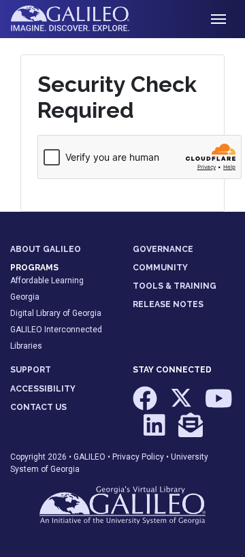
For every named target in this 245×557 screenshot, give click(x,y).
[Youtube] (219, 404)
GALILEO (89, 457)
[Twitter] (182, 404)
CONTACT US (38, 407)
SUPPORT (30, 370)
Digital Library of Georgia (55, 313)
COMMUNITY (160, 267)
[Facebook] (146, 404)
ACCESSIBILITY (43, 389)
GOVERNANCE (163, 249)
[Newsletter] (190, 431)
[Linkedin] (155, 431)
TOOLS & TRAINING (174, 286)
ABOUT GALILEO (45, 249)
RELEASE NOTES (168, 304)
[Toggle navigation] (218, 19)
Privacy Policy (138, 457)
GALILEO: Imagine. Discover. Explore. (80, 19)
